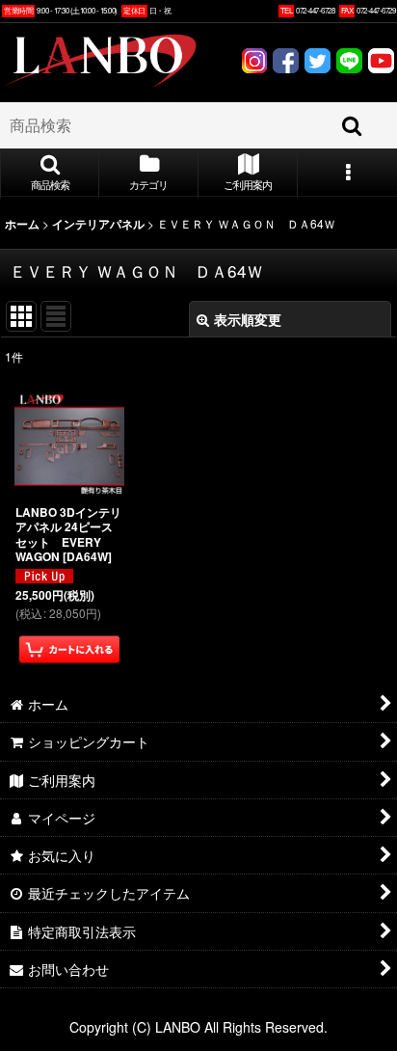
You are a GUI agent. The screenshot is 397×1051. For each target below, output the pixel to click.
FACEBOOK (286, 63)
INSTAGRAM (254, 63)
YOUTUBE (381, 63)
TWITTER (317, 63)
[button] (49, 173)
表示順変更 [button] (247, 319)
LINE (349, 63)
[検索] (352, 125)
